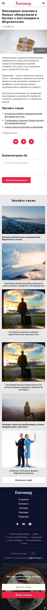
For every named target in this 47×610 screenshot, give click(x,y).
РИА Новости (18, 66)
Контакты (23, 503)
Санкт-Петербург (14, 540)
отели (23, 543)
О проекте (23, 499)
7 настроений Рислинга (16, 537)
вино (35, 534)
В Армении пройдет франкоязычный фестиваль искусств (23, 115)
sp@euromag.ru (35, 558)
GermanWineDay (33, 540)
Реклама (23, 508)
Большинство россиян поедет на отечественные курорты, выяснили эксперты (23, 387)
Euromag (23, 3)
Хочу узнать (23, 595)
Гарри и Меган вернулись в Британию (24, 127)
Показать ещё (23, 480)
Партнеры (23, 512)
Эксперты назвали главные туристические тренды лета (23, 333)
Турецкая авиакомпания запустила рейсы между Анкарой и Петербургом (23, 284)
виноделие (36, 537)
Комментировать (16, 180)
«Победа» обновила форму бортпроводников (23, 471)
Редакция (23, 516)
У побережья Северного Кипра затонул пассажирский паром (24, 122)
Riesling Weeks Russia (19, 534)
